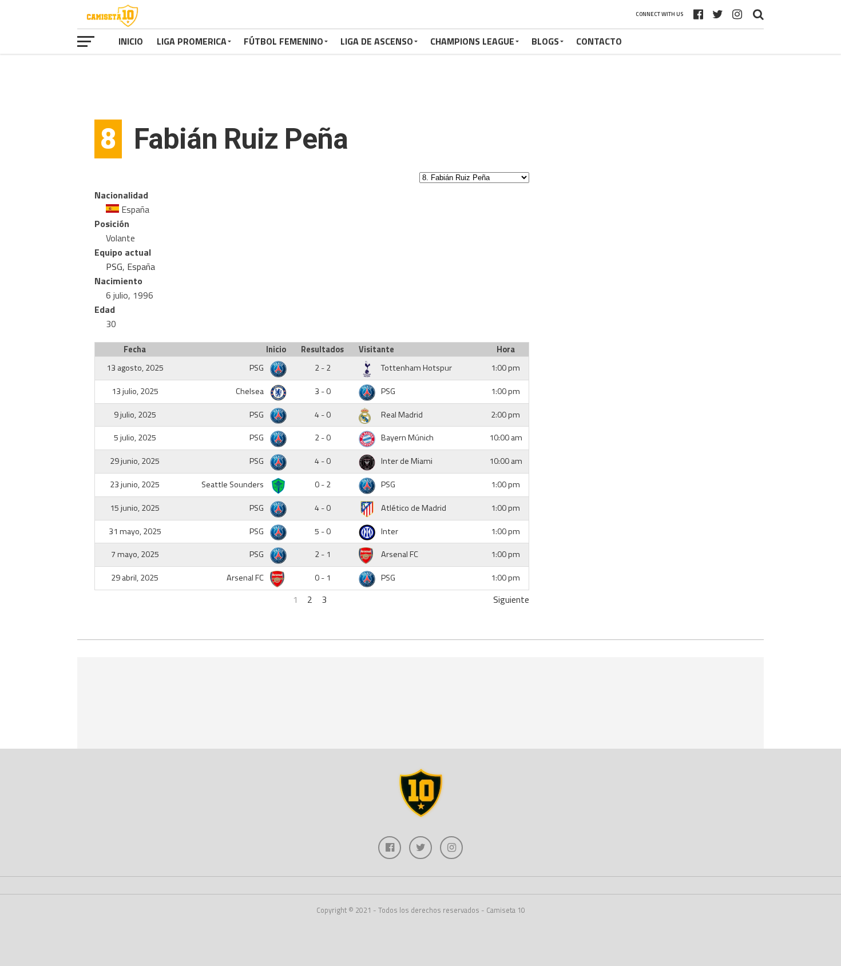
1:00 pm (505, 367)
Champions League (472, 41)
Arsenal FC (399, 554)
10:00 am (505, 437)
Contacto (599, 41)
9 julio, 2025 (135, 414)
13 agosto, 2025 (135, 367)
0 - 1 (323, 577)
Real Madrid (402, 414)
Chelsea (250, 391)
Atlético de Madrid (413, 508)
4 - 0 (323, 414)
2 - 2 (323, 367)
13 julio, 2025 (135, 391)
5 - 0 (323, 531)
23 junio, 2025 (135, 484)
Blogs (545, 41)
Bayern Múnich (407, 437)
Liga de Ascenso (376, 41)
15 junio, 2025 (135, 508)
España (141, 266)
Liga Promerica (192, 41)
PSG (114, 266)
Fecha (135, 349)
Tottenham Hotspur (416, 367)
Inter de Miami (407, 461)
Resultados (322, 349)
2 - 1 (323, 554)
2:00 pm (505, 414)
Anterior (110, 599)
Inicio (130, 41)
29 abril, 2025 (134, 577)
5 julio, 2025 (135, 437)
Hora (506, 349)
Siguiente (511, 599)
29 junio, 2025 (135, 461)
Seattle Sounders (233, 484)
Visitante (376, 349)
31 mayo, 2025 (135, 531)
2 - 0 (323, 437)
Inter (389, 531)
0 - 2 (323, 484)
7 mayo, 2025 (135, 554)
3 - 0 (323, 391)
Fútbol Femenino (283, 41)
